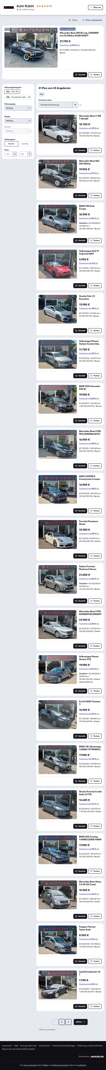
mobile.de (81, 1065)
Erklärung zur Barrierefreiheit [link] (90, 1046)
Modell (7, 127)
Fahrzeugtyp (10, 104)
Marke (7, 116)
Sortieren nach (45, 100)
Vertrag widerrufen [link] (28, 1046)
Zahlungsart (9, 139)
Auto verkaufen (30, 1065)
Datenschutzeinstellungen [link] (63, 1046)
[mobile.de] (97, 1056)
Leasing (25, 144)
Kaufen (11, 144)
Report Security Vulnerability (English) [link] (18, 1049)
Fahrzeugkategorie (12, 87)
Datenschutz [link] (44, 1046)
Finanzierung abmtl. (70, 45)
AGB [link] (16, 1046)
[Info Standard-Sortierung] (80, 105)
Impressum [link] (7, 1046)
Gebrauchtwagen (61, 1065)
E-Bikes (45, 1065)
